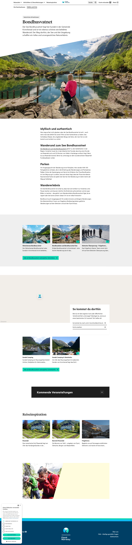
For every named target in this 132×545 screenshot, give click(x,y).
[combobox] (18, 505)
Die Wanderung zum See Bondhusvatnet (53, 149)
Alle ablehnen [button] (11, 538)
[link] (115, 532)
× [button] (20, 505)
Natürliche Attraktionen (31, 17)
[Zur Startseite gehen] (66, 2)
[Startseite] (66, 534)
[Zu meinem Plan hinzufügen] (48, 241)
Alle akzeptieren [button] (12, 534)
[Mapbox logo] (3, 321)
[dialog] (11, 524)
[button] (12, 541)
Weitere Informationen (13, 518)
